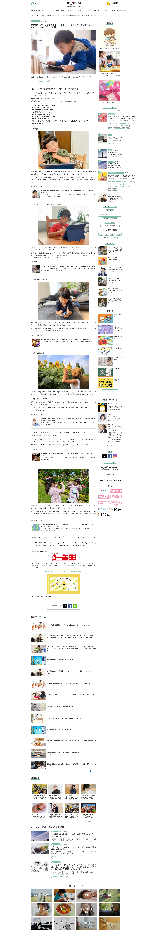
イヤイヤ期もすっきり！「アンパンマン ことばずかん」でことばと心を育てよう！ (109, 75)
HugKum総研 (110, 210)
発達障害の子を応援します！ (110, 218)
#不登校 (61, 876)
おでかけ (106, 10)
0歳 (101, 234)
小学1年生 (106, 237)
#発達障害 (54, 876)
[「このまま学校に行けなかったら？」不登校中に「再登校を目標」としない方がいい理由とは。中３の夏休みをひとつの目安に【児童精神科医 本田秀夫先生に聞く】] (40, 866)
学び (28, 10)
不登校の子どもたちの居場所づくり (110, 225)
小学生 (47, 81)
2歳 (112, 234)
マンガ (85, 10)
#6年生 (127, 126)
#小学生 (54, 856)
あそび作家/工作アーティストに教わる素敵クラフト (109, 214)
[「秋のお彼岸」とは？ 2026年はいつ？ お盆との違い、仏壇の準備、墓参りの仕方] (40, 848)
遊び (43, 10)
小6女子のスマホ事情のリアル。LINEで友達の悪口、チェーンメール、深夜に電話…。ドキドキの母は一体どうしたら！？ (68, 525)
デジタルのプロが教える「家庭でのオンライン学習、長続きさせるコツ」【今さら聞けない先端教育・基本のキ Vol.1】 (68, 419)
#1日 (123, 128)
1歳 (106, 234)
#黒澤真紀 (68, 876)
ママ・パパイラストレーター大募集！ (109, 48)
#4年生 (121, 126)
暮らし (100, 10)
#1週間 (114, 189)
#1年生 (110, 184)
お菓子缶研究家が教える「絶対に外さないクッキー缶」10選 (115, 290)
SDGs (90, 10)
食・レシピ (78, 10)
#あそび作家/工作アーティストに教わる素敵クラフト (121, 123)
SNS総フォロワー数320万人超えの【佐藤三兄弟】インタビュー (115, 280)
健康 (95, 10)
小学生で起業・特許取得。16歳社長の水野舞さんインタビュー (115, 301)
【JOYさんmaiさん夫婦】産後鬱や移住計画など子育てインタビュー (115, 269)
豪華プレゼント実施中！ (110, 102)
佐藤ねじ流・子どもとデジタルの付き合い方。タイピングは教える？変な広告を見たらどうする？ (68, 454)
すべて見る (110, 445)
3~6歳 (118, 234)
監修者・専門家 (121, 10)
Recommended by (85, 771)
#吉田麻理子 (117, 128)
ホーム (32, 15)
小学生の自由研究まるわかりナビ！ (56, 10)
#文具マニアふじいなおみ (114, 143)
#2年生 (115, 184)
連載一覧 (112, 10)
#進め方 (110, 126)
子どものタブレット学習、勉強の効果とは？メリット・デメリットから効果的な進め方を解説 (68, 266)
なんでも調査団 (39, 81)
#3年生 (116, 126)
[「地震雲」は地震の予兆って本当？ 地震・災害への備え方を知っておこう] (40, 835)
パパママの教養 (35, 10)
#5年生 (110, 128)
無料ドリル (70, 10)
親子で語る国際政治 (110, 222)
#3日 (128, 128)
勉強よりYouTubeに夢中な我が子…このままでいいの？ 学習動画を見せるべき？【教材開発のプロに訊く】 (67, 191)
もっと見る (110, 391)
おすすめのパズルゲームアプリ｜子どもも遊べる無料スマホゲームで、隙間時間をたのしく (67, 339)
